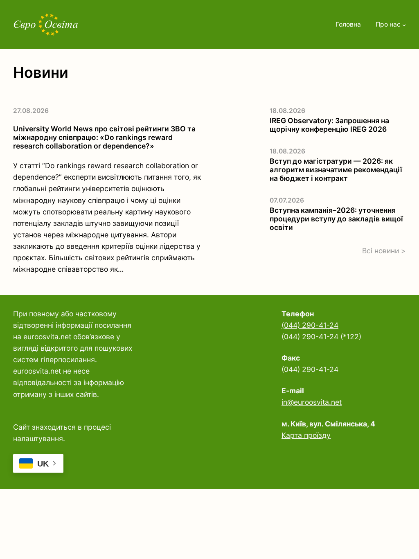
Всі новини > (384, 250)
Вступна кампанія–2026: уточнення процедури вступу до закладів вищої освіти (336, 219)
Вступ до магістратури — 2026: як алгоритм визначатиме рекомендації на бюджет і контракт (336, 170)
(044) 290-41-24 (310, 325)
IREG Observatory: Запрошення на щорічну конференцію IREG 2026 (329, 124)
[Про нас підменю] (404, 25)
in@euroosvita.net (312, 402)
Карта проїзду (306, 435)
